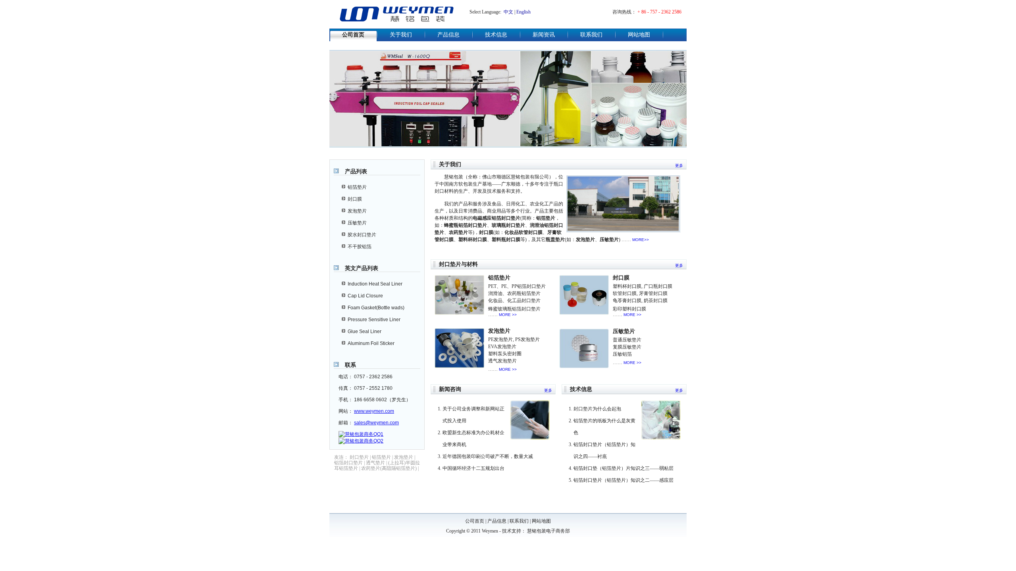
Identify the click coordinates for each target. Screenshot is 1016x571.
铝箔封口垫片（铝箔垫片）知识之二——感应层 (623, 480)
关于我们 (401, 35)
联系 (350, 365)
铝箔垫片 (357, 187)
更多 (679, 165)
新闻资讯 (544, 35)
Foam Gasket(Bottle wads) (376, 307)
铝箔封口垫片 (348, 463)
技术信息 (496, 35)
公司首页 (353, 35)
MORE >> (508, 314)
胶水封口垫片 (362, 235)
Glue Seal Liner (364, 331)
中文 (508, 12)
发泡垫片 (357, 211)
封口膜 (355, 199)
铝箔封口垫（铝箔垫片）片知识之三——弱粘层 (623, 468)
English (523, 12)
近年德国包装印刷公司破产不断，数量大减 (488, 456)
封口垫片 (359, 457)
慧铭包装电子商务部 (548, 531)
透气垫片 (375, 463)
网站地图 (639, 35)
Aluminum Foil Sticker (371, 343)
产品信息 (448, 35)
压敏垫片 (357, 223)
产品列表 (356, 171)
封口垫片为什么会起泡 (597, 409)
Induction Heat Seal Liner (375, 284)
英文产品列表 (361, 268)
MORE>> (640, 240)
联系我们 (591, 35)
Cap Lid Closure (365, 296)
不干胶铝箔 (359, 246)
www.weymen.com (374, 411)
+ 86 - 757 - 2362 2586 (659, 12)
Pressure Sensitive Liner (374, 319)
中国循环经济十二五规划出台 (473, 468)
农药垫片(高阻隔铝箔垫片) (389, 468)
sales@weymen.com (376, 422)
